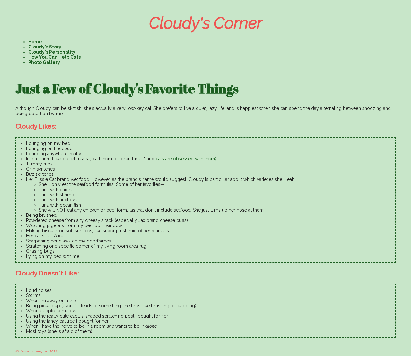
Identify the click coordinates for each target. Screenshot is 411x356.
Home (35, 41)
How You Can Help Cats (54, 57)
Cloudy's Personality (51, 52)
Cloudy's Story (44, 46)
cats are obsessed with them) (186, 158)
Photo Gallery (44, 62)
